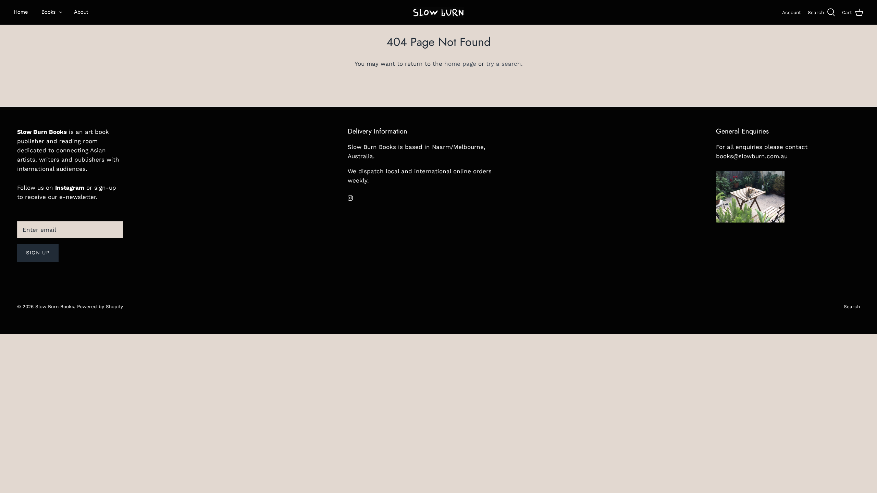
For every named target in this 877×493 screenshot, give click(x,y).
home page (460, 63)
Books (48, 12)
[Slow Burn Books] (438, 12)
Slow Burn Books (54, 306)
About (81, 12)
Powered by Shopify (100, 306)
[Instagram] (350, 198)
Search (852, 306)
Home (21, 12)
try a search (503, 63)
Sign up (38, 253)
